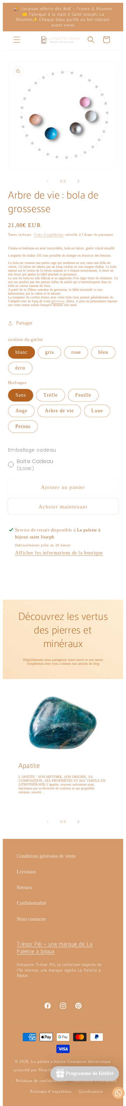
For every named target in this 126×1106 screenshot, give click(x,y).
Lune (97, 410)
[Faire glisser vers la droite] (78, 181)
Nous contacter (31, 919)
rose (76, 352)
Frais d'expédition (49, 234)
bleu (103, 352)
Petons (22, 426)
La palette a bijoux (48, 1061)
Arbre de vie (59, 410)
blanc (21, 352)
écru (20, 368)
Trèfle (50, 395)
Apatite (29, 766)
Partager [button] (24, 323)
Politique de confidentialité (41, 1080)
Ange (21, 410)
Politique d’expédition (50, 1091)
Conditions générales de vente (46, 856)
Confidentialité (31, 903)
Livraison (26, 871)
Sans (20, 395)
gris (49, 352)
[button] (16, 39)
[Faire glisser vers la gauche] (47, 181)
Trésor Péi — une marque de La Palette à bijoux (54, 948)
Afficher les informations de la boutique (59, 552)
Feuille (83, 395)
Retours (24, 887)
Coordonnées (91, 1091)
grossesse (57, 301)
